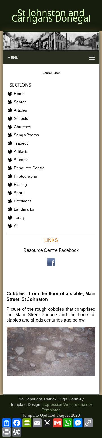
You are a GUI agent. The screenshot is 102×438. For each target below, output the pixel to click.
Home (19, 94)
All (16, 226)
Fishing (20, 184)
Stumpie (21, 160)
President (22, 201)
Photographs (25, 176)
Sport (19, 193)
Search (20, 102)
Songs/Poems (26, 135)
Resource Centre (29, 168)
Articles (20, 110)
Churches (22, 127)
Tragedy (21, 143)
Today (19, 217)
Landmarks (24, 209)
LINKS (51, 240)
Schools (21, 118)
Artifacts (21, 151)
